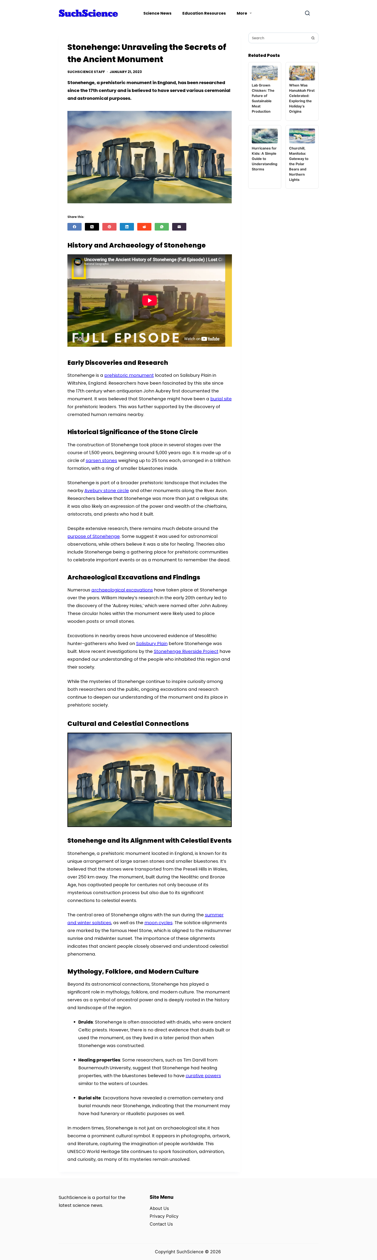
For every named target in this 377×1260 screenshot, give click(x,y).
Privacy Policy (164, 1216)
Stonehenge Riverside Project (186, 651)
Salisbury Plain (152, 643)
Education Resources (204, 13)
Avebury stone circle (106, 490)
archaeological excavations (122, 590)
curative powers (203, 1076)
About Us (159, 1208)
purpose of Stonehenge (93, 536)
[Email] (179, 227)
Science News (157, 13)
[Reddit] (144, 227)
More (242, 13)
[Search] (307, 13)
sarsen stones (101, 460)
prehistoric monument (129, 375)
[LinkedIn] (127, 227)
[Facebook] (74, 227)
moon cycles (158, 923)
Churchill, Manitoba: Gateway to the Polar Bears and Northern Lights (298, 164)
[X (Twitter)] (92, 227)
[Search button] (313, 38)
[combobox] (278, 37)
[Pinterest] (109, 227)
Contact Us (161, 1224)
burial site (221, 399)
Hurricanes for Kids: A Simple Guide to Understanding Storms (264, 158)
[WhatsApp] (162, 227)
